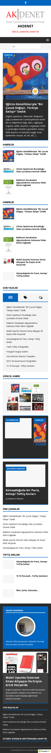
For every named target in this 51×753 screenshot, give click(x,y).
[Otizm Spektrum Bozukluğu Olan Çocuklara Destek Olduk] (8, 170)
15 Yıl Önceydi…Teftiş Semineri (20, 366)
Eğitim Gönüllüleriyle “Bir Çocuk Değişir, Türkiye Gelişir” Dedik (24, 107)
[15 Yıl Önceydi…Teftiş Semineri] (8, 579)
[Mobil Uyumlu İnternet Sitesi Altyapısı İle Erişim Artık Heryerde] (8, 261)
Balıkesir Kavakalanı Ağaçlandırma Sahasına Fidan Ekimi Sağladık (31, 183)
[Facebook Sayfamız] (25, 3)
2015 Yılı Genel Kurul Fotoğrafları (21, 361)
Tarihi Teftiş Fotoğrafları (17, 346)
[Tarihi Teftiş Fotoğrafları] (37, 398)
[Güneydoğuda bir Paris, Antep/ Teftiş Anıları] (8, 276)
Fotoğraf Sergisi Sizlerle (17, 351)
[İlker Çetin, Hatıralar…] (8, 593)
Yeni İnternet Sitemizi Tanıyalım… (21, 356)
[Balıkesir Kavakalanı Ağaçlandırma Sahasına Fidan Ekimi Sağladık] (8, 187)
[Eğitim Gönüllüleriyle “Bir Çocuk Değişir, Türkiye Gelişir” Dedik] (25, 76)
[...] (35, 135)
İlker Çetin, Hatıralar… (27, 590)
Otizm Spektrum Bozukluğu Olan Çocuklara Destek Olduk (31, 170)
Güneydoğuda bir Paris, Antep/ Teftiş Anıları (31, 274)
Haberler (8, 202)
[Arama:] (25, 46)
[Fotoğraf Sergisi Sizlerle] (12, 406)
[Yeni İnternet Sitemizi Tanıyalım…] (25, 407)
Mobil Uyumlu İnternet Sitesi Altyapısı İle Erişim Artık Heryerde (30, 262)
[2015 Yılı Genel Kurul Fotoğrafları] (37, 406)
